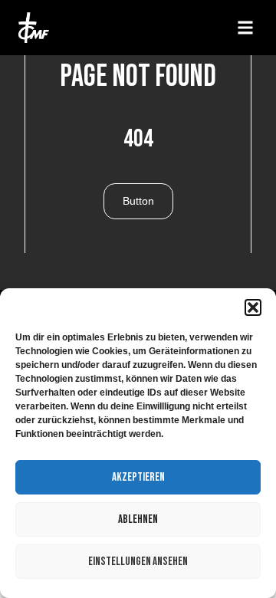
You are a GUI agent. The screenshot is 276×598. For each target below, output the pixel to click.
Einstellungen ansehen (138, 561)
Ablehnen (138, 519)
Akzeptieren (138, 477)
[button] (253, 307)
